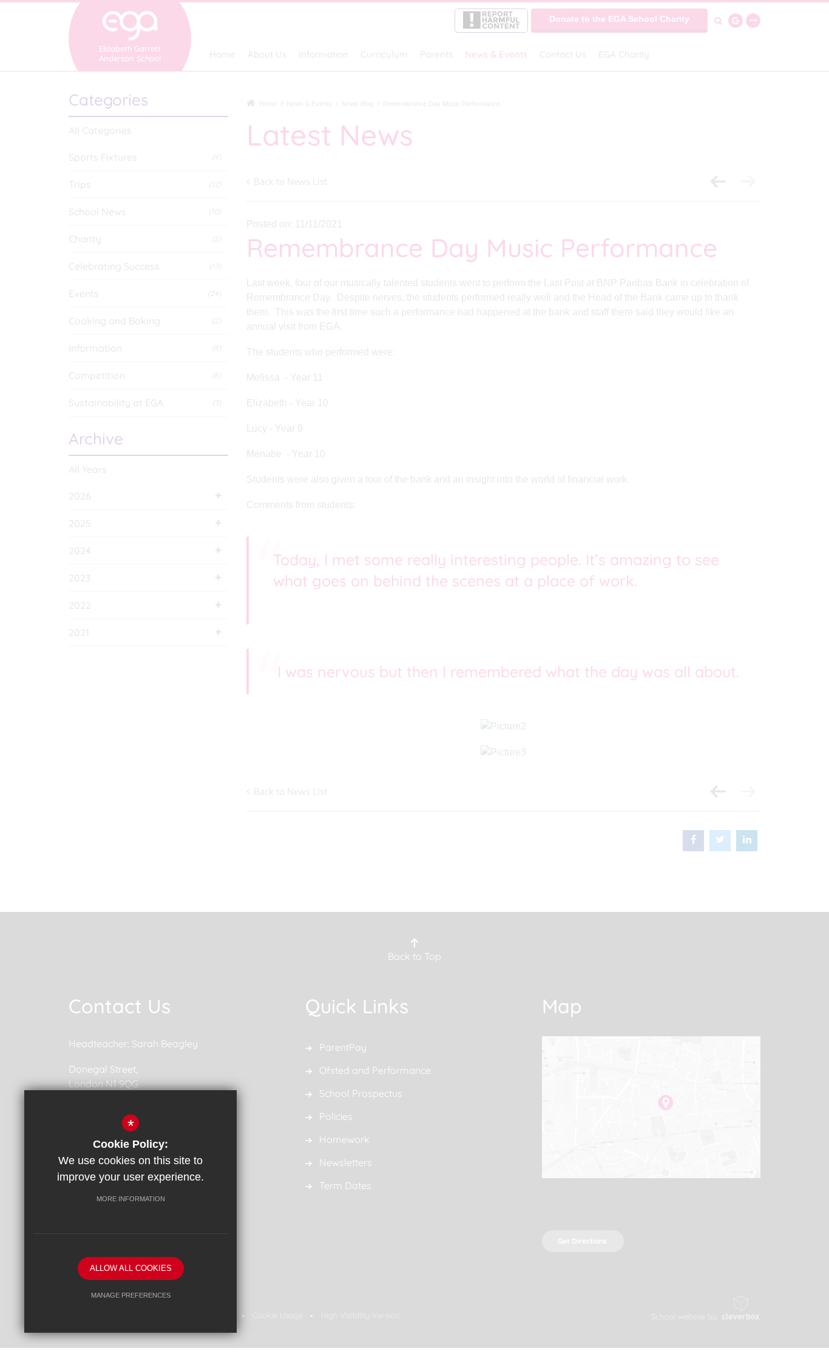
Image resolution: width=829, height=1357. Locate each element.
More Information (130, 1198)
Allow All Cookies (131, 1268)
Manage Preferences (131, 1295)
